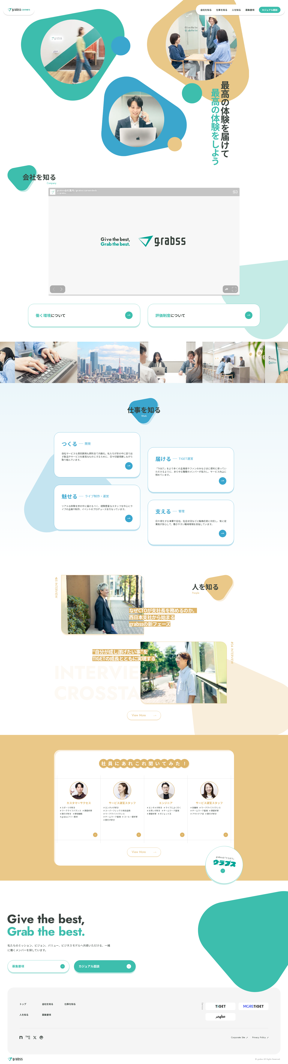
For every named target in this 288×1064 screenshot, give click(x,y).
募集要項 (249, 9)
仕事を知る (221, 9)
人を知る (236, 9)
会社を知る (206, 9)
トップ (23, 1004)
